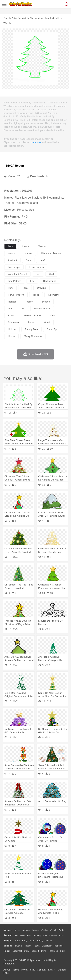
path (28, 260)
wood (47, 322)
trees (36, 294)
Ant (16, 935)
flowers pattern (33, 315)
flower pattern (16, 294)
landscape (14, 267)
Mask (17, 940)
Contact (41, 969)
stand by (52, 329)
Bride (31, 940)
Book (37, 946)
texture (42, 246)
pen (38, 274)
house (11, 336)
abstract (12, 260)
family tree (31, 329)
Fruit (62, 951)
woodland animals (51, 253)
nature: (7, 930)
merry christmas (33, 336)
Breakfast (17, 951)
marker (28, 253)
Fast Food (53, 951)
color (53, 315)
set (23, 308)
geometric (53, 294)
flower (11, 315)
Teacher (28, 946)
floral (25, 287)
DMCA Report (15, 165)
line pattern (14, 281)
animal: (7, 935)
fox (32, 281)
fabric (31, 322)
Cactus (44, 930)
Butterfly (37, 935)
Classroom (47, 946)
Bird (29, 935)
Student (18, 946)
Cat (45, 935)
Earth (61, 930)
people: (7, 940)
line (10, 308)
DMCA (51, 969)
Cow (61, 935)
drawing (41, 287)
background (49, 281)
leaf (42, 260)
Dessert (35, 951)
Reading (58, 946)
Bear (22, 935)
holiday (12, 329)
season (46, 301)
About (6, 969)
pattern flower (42, 308)
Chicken (53, 935)
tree (10, 246)
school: (8, 945)
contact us (35, 142)
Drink (43, 951)
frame (29, 301)
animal (25, 246)
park (10, 287)
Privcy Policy (28, 969)
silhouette (13, 322)
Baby (24, 940)
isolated (12, 301)
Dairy (26, 951)
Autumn (26, 930)
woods (12, 253)
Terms (16, 969)
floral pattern (36, 267)
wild (51, 274)
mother (48, 940)
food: (7, 950)
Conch (53, 930)
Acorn (17, 930)
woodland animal (17, 274)
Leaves (35, 930)
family (40, 940)
